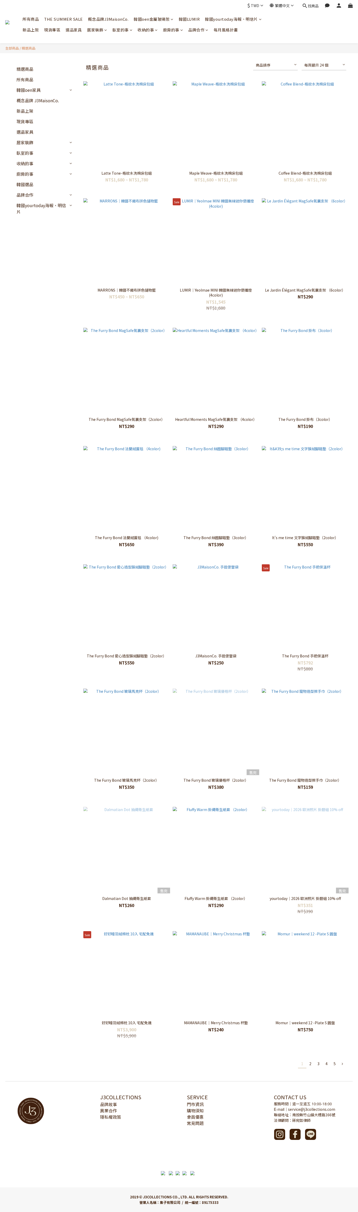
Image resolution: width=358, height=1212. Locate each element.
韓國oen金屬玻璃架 (152, 19)
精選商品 (28, 48)
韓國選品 (25, 184)
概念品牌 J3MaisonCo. (38, 100)
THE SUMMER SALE (63, 19)
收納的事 (146, 30)
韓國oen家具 (29, 90)
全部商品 (12, 48)
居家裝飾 (95, 30)
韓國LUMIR (189, 19)
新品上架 (31, 30)
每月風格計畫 (226, 30)
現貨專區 (52, 30)
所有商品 (31, 19)
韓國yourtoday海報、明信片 (231, 19)
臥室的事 (120, 30)
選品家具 (74, 30)
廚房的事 (171, 30)
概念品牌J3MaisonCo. (108, 19)
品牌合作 (196, 30)
